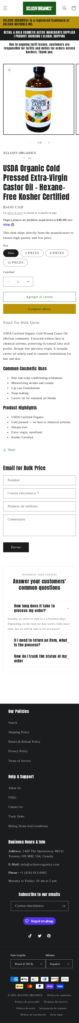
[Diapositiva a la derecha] (49, 142)
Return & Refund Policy (24, 741)
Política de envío (25, 1008)
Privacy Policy (18, 751)
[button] (5, 8)
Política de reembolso (59, 995)
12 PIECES (15, 262)
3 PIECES (32, 253)
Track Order (16, 816)
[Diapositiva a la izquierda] (30, 142)
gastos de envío (15, 213)
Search (12, 722)
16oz (11, 253)
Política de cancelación (33, 1014)
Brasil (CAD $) (24, 963)
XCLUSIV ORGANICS (29, 995)
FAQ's (12, 797)
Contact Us (15, 807)
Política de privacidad (27, 1001)
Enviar (16, 547)
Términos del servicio (56, 1001)
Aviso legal (56, 1014)
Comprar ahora (39, 309)
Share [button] (11, 449)
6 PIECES (57, 253)
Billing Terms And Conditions (28, 826)
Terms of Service (19, 760)
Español (55, 963)
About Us (14, 788)
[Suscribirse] (63, 906)
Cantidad (8, 272)
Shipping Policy (18, 732)
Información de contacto (53, 1008)
